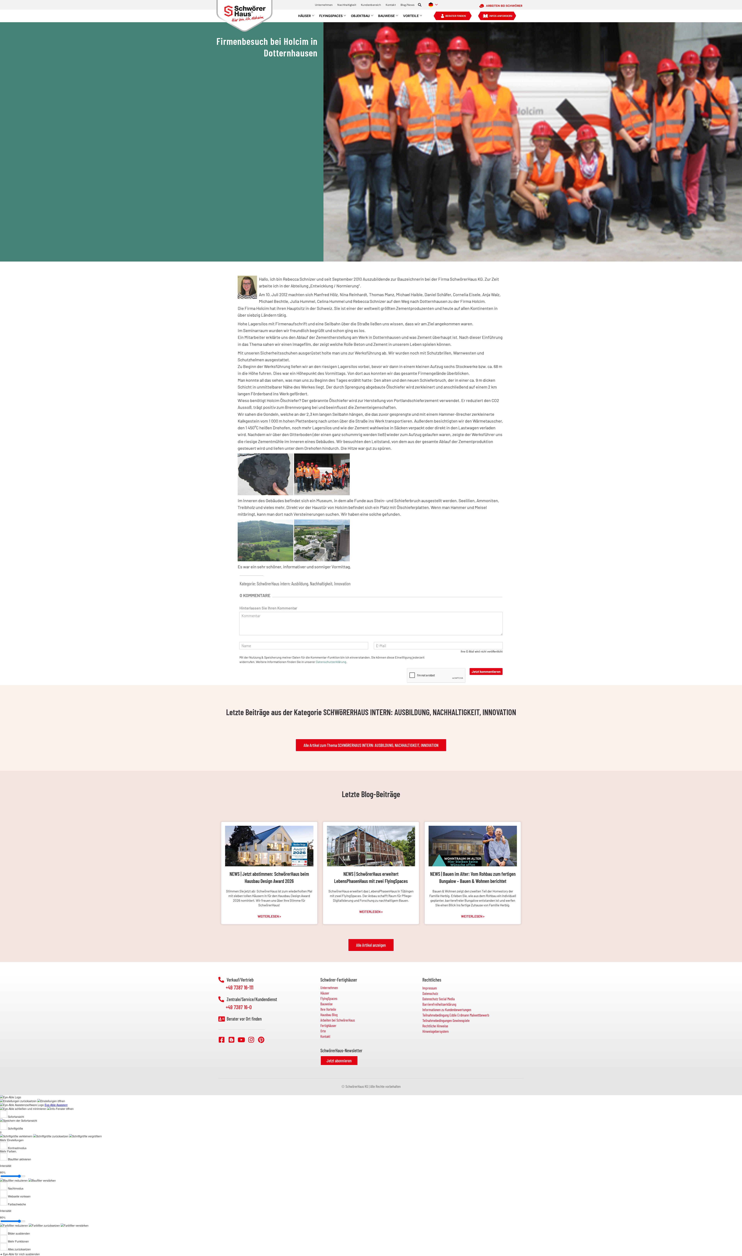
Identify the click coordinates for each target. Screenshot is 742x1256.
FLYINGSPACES (331, 16)
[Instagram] (251, 1039)
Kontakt (391, 5)
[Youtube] (241, 1039)
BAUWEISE (386, 16)
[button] (420, 5)
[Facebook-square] (221, 1039)
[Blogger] (231, 1039)
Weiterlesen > (269, 916)
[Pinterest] (261, 1039)
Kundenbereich (371, 5)
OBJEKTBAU (360, 16)
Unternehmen (324, 5)
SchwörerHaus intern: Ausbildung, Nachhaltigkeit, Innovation (304, 583)
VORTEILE (411, 16)
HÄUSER (304, 16)
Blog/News (408, 5)
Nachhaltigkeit (346, 5)
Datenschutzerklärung (331, 662)
